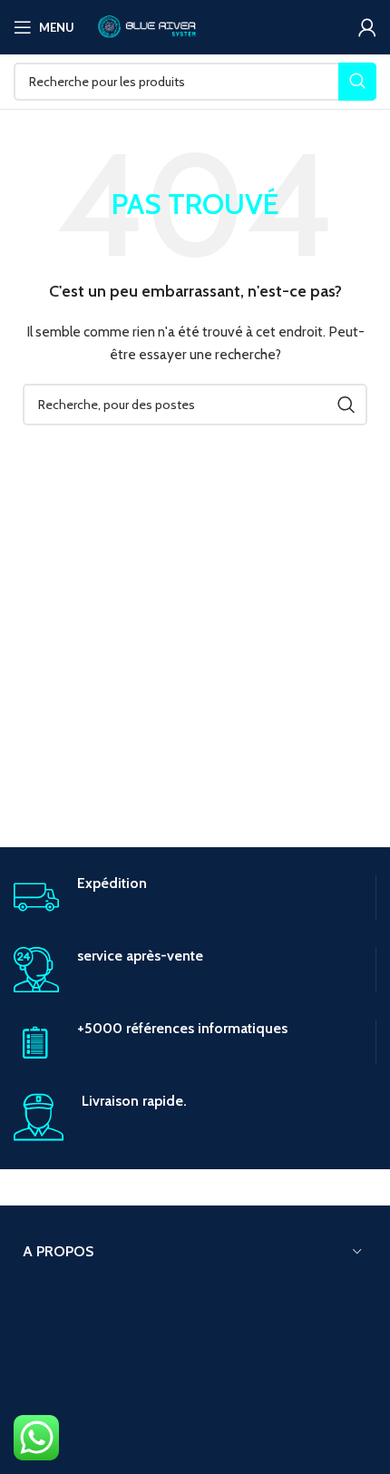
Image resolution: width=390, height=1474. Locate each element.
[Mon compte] (367, 27)
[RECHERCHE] (357, 82)
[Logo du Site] (146, 25)
